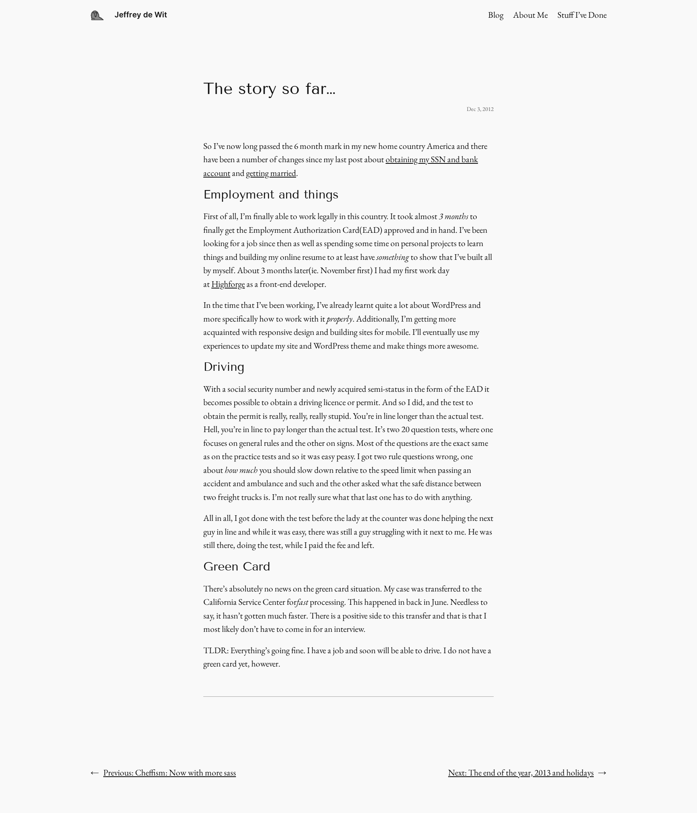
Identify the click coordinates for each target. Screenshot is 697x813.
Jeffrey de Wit (141, 14)
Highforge (228, 283)
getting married (271, 172)
